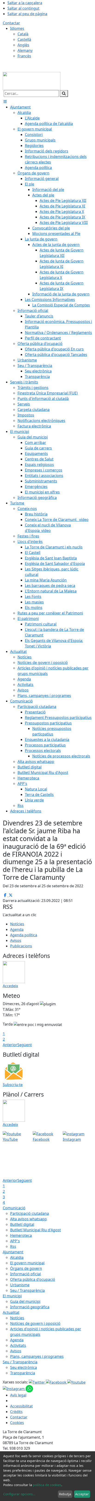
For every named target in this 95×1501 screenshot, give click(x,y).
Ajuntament (13, 1251)
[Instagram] (14, 1388)
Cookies (17, 1422)
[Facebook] (56, 1382)
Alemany (25, 50)
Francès (24, 55)
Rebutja (65, 1494)
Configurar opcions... (19, 1494)
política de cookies (47, 1485)
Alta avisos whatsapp (28, 1218)
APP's (15, 1240)
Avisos (15, 940)
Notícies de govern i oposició (35, 1323)
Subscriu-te (13, 1084)
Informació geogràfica (29, 1306)
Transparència (22, 1372)
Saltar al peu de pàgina (27, 13)
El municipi (12, 1295)
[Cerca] (64, 93)
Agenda (17, 929)
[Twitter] (37, 1382)
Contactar (11, 22)
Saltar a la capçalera (24, 2)
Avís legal (18, 1395)
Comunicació (14, 1207)
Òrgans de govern (26, 1268)
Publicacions (21, 945)
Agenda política (23, 934)
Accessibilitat (21, 1406)
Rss (13, 1246)
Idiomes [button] (17, 28)
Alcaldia (17, 1257)
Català (23, 33)
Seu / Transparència (27, 1290)
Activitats (18, 1345)
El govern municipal (27, 1262)
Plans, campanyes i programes (37, 1356)
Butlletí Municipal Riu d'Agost (35, 1229)
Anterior (10, 1044)
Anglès (23, 44)
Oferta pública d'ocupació (32, 1279)
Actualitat (11, 1312)
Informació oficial (25, 1273)
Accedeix (10, 985)
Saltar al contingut (23, 8)
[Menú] (5, 101)
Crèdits (16, 1411)
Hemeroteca (21, 1235)
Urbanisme (20, 1284)
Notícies (17, 923)
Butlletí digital (22, 1224)
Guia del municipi (25, 1301)
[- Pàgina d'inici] (31, 80)
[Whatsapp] (29, 1388)
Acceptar (82, 1494)
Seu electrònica (23, 1367)
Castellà (24, 39)
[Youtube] (76, 1382)
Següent (24, 1044)
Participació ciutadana (29, 1213)
